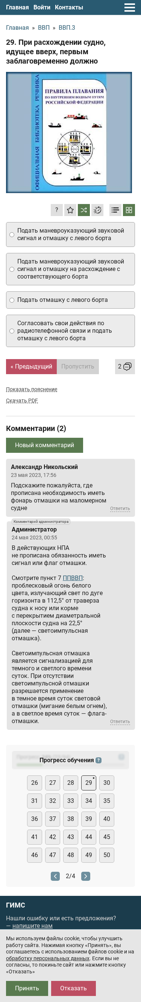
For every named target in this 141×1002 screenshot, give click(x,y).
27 (52, 782)
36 (34, 818)
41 (34, 837)
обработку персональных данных (47, 958)
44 (88, 837)
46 (34, 855)
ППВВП (73, 578)
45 (106, 837)
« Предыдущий (31, 366)
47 (52, 855)
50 (106, 855)
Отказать (73, 988)
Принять (27, 988)
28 (70, 782)
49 (88, 855)
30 (106, 782)
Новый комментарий (44, 445)
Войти (41, 7)
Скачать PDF (22, 400)
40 (106, 818)
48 (70, 855)
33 (70, 800)
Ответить (120, 508)
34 (88, 800)
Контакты (69, 7)
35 (106, 800)
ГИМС (15, 905)
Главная (17, 7)
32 (52, 800)
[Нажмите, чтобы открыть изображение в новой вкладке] (69, 132)
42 (52, 837)
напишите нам (32, 925)
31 (34, 800)
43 (70, 837)
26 (34, 782)
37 (52, 818)
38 (70, 818)
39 (88, 818)
